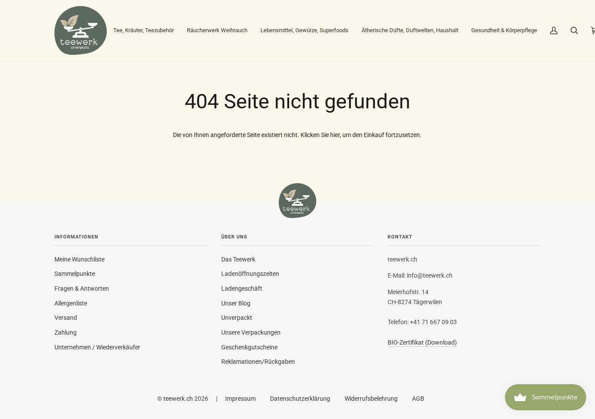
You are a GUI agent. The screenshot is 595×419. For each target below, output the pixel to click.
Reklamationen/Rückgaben (258, 361)
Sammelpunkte (74, 273)
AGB (418, 398)
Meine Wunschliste (79, 259)
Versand (65, 317)
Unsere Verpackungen (251, 332)
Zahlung (65, 332)
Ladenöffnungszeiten (250, 273)
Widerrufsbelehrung (371, 398)
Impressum (240, 398)
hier (335, 135)
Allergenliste (70, 303)
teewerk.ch (178, 398)
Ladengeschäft (241, 288)
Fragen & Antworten (81, 288)
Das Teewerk (238, 259)
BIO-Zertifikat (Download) (422, 342)
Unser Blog (235, 303)
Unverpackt (236, 317)
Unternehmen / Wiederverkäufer (97, 347)
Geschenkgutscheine (249, 347)
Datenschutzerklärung (300, 398)
